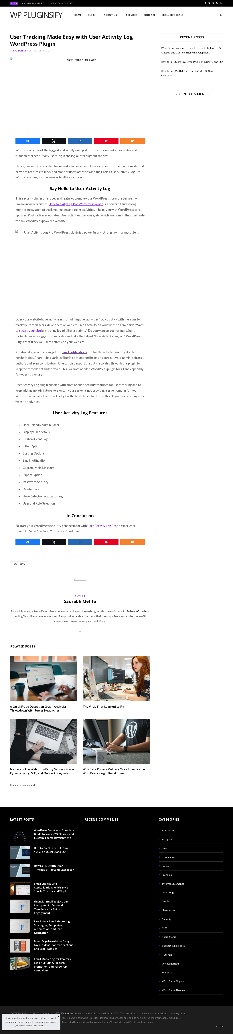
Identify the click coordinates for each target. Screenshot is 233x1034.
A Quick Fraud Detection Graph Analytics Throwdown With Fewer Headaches (38, 709)
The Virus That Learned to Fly (103, 707)
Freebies (167, 874)
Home (78, 15)
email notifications (74, 352)
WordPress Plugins (173, 981)
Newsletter (168, 910)
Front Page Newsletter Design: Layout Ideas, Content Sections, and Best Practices (54, 945)
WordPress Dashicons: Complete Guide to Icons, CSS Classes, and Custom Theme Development (54, 834)
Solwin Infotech (136, 611)
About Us (110, 15)
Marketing (168, 892)
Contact (149, 15)
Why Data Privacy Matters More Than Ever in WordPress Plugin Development (114, 771)
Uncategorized (170, 963)
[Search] (220, 15)
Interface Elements (173, 883)
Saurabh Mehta (22, 50)
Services (131, 15)
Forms (165, 865)
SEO (164, 928)
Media (165, 901)
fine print (13, 1022)
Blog (91, 15)
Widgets (167, 972)
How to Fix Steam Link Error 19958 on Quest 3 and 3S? (47, 3)
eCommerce (169, 856)
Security (19, 564)
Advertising (168, 830)
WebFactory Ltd (65, 1013)
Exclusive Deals (172, 15)
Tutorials (167, 954)
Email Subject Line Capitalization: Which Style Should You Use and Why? (51, 887)
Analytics (167, 839)
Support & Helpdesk (173, 945)
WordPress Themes (173, 990)
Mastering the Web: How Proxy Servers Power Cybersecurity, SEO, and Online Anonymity (42, 771)
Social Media (169, 936)
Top (220, 1026)
